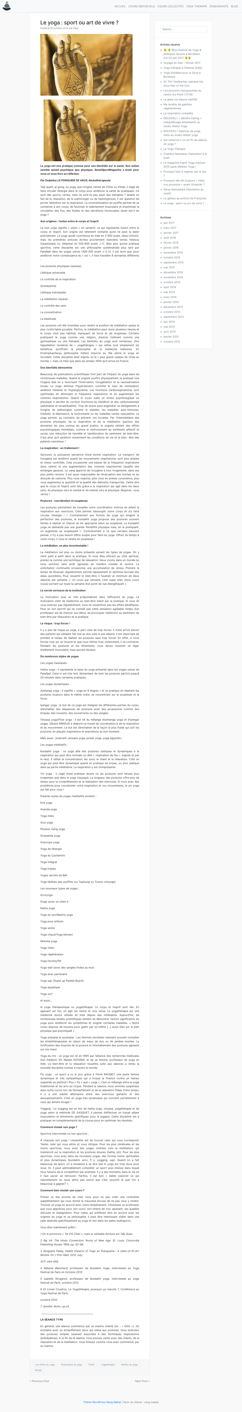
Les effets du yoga (45, 1364)
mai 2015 (169, 267)
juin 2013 (169, 321)
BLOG (234, 6)
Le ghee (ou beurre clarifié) (180, 99)
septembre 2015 (173, 262)
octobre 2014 (171, 282)
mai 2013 (169, 326)
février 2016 (170, 242)
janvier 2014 (171, 302)
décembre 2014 (173, 272)
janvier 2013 (171, 336)
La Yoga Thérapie (174, 148)
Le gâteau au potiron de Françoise (184, 198)
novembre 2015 (173, 252)
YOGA (91, 1364)
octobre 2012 (171, 341)
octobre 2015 (171, 257)
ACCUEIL (120, 6)
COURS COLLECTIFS (171, 6)
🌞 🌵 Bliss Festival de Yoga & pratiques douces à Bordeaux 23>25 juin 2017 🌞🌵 (182, 53)
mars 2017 (169, 227)
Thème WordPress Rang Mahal (102, 1402)
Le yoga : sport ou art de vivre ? (183, 203)
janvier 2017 (170, 232)
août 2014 (169, 287)
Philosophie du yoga (71, 1364)
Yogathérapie (108, 1364)
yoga (39, 1370)
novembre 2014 (173, 277)
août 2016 (169, 237)
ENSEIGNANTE (219, 6)
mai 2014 (169, 292)
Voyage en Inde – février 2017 (182, 62)
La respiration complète (178, 113)
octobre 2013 (171, 311)
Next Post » (142, 1381)
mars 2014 (169, 297)
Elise (75, 28)
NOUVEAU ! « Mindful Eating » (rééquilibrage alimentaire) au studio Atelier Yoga (182, 122)
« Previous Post (39, 1381)
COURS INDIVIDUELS (141, 6)
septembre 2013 (173, 316)
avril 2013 (169, 331)
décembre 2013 (173, 307)
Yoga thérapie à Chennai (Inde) (182, 67)
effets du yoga (130, 1364)
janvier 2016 (171, 247)
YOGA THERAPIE (196, 6)
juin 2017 (169, 222)
